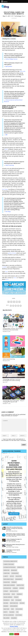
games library (12, 253)
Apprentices (20, 567)
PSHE (12, 600)
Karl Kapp (5, 189)
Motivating (7, 594)
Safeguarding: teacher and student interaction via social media (13, 329)
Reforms (6, 603)
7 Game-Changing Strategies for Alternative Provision (14, 540)
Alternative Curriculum (15, 541)
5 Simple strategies (9, 564)
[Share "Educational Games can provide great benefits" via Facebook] (8, 301)
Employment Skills (8, 579)
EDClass (15, 531)
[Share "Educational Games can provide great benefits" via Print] (19, 301)
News (13, 531)
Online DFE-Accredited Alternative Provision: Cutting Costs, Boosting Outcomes (14, 528)
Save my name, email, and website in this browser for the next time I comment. (13, 439)
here (6, 271)
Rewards (6, 606)
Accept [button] (11, 634)
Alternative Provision (9, 567)
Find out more (14, 514)
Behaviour (14, 570)
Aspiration (6, 570)
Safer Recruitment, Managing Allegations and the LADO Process (14, 465)
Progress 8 (6, 600)
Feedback (14, 582)
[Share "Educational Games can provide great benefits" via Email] (16, 301)
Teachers (11, 612)
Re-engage (18, 600)
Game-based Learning (9, 585)
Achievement (13, 552)
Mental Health (14, 591)
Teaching (16, 547)
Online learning (8, 597)
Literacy (6, 591)
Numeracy (19, 594)
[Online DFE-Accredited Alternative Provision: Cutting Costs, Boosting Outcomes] (4, 528)
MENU (6, 2)
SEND (6, 149)
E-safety (6, 576)
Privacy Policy (14, 626)
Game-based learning (9, 359)
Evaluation (7, 582)
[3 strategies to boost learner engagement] (4, 550)
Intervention (7, 588)
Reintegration (14, 603)
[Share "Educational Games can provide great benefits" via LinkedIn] (14, 301)
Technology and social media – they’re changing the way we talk (13, 401)
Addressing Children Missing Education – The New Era (15, 545)
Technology (17, 16)
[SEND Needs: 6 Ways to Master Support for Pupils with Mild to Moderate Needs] (4, 534)
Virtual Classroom (9, 615)
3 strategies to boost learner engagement (13, 550)
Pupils (15, 536)
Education (18, 576)
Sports (5, 612)
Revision (22, 603)
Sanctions (6, 609)
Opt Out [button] (16, 634)
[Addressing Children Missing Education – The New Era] (4, 545)
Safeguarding (13, 606)
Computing (6, 573)
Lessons (22, 588)
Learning (15, 588)
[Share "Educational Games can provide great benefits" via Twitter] (11, 301)
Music (13, 594)
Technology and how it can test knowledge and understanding (12, 379)
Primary (16, 597)
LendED (4, 267)
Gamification (20, 585)
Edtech (12, 576)
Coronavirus (14, 573)
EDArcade (22, 71)
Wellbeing (14, 618)
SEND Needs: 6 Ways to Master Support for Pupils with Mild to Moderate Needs (15, 534)
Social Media (19, 609)
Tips (17, 612)
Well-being (6, 618)
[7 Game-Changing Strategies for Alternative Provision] (4, 540)
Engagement (18, 579)
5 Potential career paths (10, 561)
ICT (13, 16)
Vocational (19, 615)
